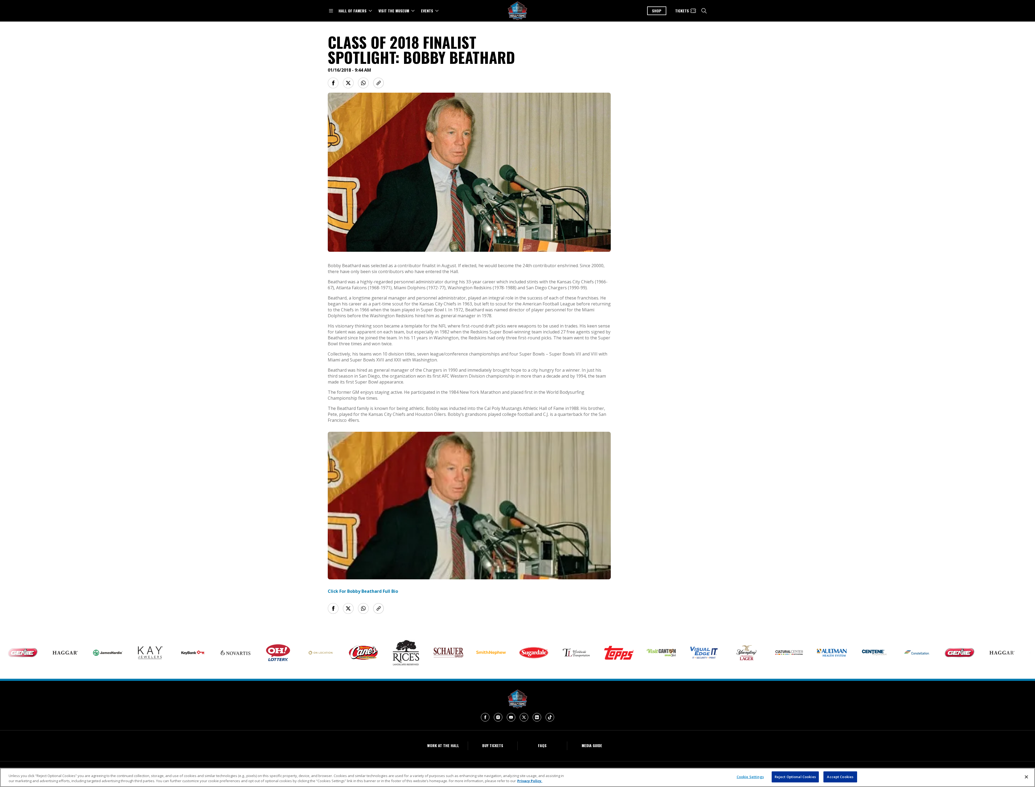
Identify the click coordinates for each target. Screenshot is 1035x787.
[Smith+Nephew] (454, 653)
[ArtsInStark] (752, 652)
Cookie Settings (750, 776)
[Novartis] (198, 652)
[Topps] (582, 653)
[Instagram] (498, 717)
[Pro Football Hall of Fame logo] (517, 10)
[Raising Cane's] (326, 652)
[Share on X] (348, 83)
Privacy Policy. (529, 781)
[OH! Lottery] (241, 653)
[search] (704, 11)
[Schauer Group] (411, 652)
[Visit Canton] (624, 653)
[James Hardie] (71, 653)
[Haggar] (28, 652)
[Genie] (922, 652)
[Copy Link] (378, 83)
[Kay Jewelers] (113, 652)
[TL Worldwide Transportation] (539, 652)
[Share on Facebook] (333, 83)
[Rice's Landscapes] (369, 653)
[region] (517, 777)
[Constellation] (880, 652)
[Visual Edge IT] (667, 652)
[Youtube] (511, 717)
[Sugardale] (497, 653)
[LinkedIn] (537, 717)
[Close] (1026, 777)
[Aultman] (795, 653)
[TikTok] (550, 717)
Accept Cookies (840, 776)
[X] (524, 717)
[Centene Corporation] (837, 652)
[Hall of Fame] (517, 699)
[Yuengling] (709, 652)
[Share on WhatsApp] (363, 83)
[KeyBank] (156, 653)
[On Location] (284, 653)
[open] (331, 11)
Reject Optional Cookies (795, 776)
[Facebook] (485, 717)
